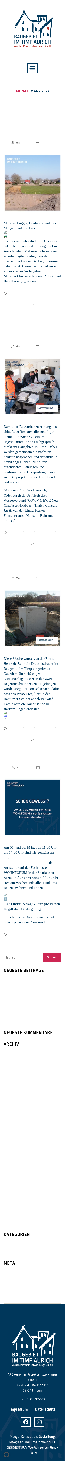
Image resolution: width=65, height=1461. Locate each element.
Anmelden (12, 1273)
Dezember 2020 (16, 1223)
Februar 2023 (14, 1054)
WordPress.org (16, 1294)
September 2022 (16, 1082)
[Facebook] (26, 1422)
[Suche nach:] (22, 958)
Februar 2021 (14, 1208)
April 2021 (11, 1194)
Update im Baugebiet (20, 1001)
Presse (9, 1244)
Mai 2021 (10, 1187)
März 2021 (11, 1201)
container (13, 291)
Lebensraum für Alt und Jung (27, 980)
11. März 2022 (47, 578)
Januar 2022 (13, 1138)
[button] (32, 68)
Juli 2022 (10, 1096)
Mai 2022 (10, 1110)
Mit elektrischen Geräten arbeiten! (31, 990)
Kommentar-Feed (18, 1287)
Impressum (19, 1409)
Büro (21, 291)
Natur (52, 291)
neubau (39, 291)
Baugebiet (30, 291)
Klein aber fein (15, 1021)
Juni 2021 (11, 1180)
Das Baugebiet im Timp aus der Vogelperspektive (32, 126)
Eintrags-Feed (15, 1280)
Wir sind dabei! (32, 758)
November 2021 (16, 1152)
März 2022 (12, 1124)
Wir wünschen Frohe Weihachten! (31, 1011)
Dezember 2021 (16, 1145)
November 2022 (16, 1068)
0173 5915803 (36, 1399)
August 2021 (13, 1166)
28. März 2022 (47, 142)
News (32, 109)
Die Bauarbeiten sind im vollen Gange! (32, 329)
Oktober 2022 (14, 1075)
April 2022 (11, 1117)
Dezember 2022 (16, 1061)
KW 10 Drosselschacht (32, 565)
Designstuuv (26, 142)
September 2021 (16, 1159)
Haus (46, 291)
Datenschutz (45, 1409)
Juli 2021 (10, 1173)
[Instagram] (39, 1422)
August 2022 (13, 1089)
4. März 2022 (47, 767)
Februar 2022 (14, 1131)
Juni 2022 (11, 1103)
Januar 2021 (13, 1215)
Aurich (12, 295)
